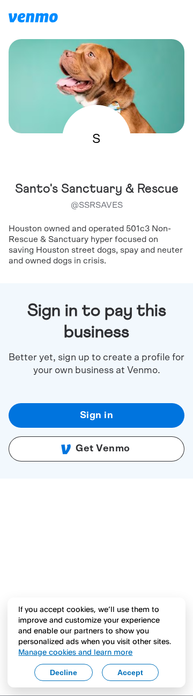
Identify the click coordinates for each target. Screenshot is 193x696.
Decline (63, 672)
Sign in (97, 415)
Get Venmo (103, 448)
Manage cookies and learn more (75, 651)
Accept (130, 672)
